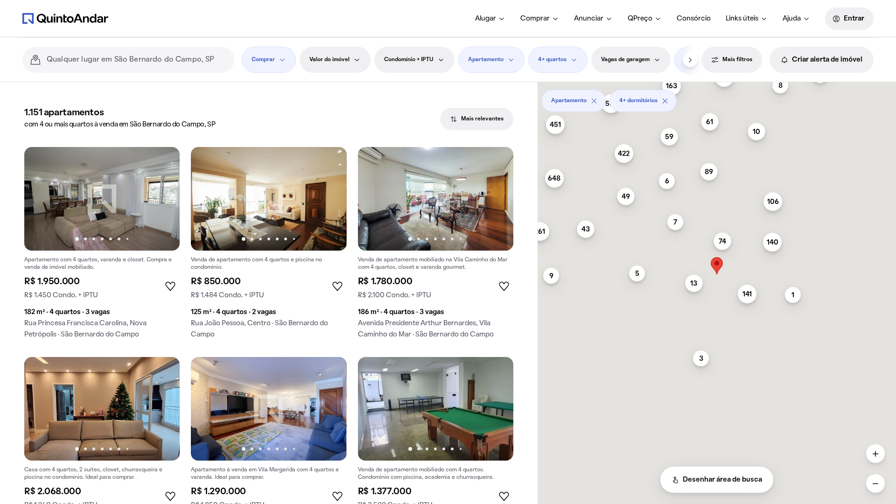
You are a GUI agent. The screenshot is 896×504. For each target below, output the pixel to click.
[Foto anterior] (41, 198)
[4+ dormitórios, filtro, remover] (665, 101)
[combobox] (137, 59)
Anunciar (588, 18)
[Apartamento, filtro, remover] (594, 101)
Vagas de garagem (625, 59)
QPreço (640, 18)
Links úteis (742, 18)
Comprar (535, 18)
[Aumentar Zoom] (875, 453)
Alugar (485, 18)
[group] (102, 246)
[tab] (476, 119)
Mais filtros (737, 59)
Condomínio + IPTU (409, 59)
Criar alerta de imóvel (827, 59)
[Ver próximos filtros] (690, 59)
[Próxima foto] (163, 198)
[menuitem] (490, 18)
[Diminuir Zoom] (875, 483)
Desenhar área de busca (722, 479)
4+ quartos (552, 59)
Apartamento (486, 59)
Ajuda (792, 18)
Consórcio (694, 18)
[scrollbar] (717, 97)
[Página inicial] (65, 18)
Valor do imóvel (329, 59)
